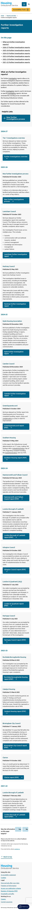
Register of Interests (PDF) (9, 891)
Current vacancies (6, 902)
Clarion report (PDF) (14, 777)
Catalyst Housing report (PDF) (16, 711)
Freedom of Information (8, 885)
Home (2, 15)
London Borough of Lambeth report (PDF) (14, 536)
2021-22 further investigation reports (16, 62)
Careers (3, 899)
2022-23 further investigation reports (16, 59)
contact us (17, 849)
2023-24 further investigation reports (16, 56)
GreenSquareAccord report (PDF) (14, 426)
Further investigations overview (16, 156)
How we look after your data (10, 883)
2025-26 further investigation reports (16, 50)
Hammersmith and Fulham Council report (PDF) (16, 498)
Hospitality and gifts (7, 894)
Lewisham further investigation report (15, 255)
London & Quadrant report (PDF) (14, 605)
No (27, 829)
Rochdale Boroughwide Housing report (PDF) (16, 678)
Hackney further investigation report (15, 305)
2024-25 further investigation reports (16, 53)
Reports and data (11, 15)
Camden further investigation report (15, 394)
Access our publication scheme (11, 888)
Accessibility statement (8, 875)
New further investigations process (18, 119)
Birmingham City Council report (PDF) (15, 746)
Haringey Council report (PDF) (16, 640)
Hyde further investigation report (13, 353)
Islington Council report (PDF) (16, 569)
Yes (20, 829)
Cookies (3, 877)
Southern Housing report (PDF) (16, 458)
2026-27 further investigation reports (16, 47)
